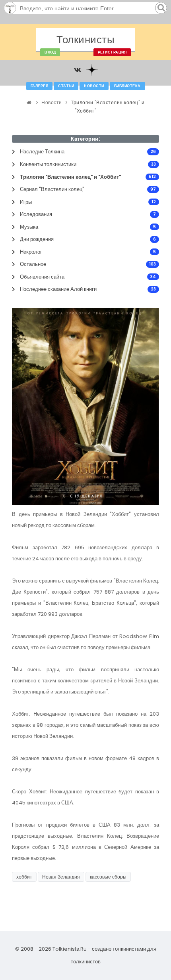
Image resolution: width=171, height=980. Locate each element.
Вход (50, 52)
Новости (94, 86)
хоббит (24, 876)
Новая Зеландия (61, 876)
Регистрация (112, 52)
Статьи (66, 86)
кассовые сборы (108, 876)
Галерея (40, 86)
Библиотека (127, 86)
